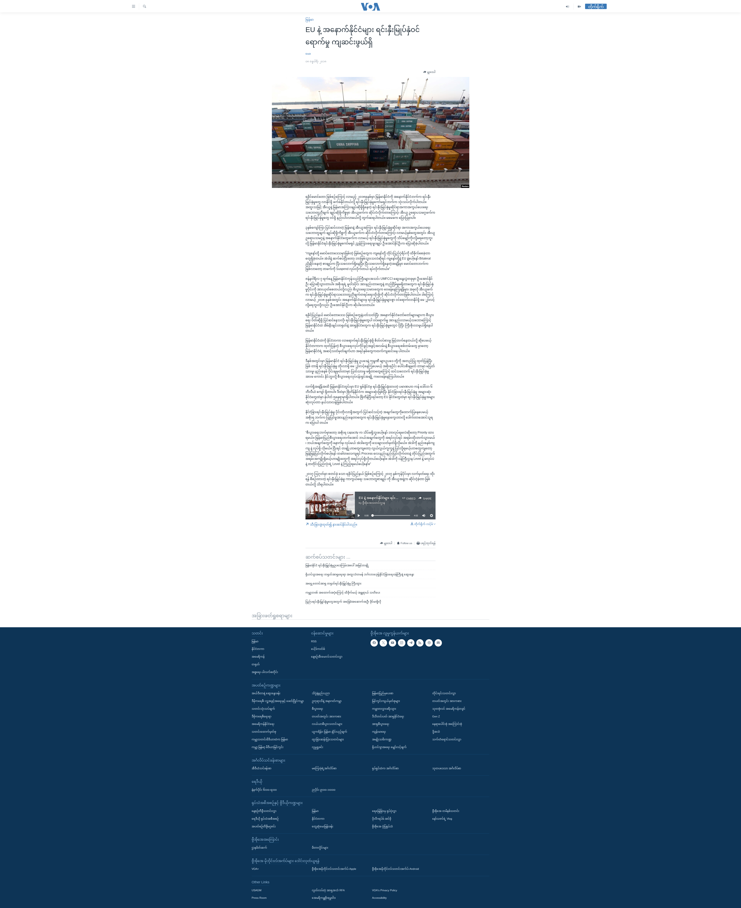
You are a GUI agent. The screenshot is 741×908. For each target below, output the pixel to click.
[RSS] (420, 642)
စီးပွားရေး (317, 708)
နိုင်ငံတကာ (258, 648)
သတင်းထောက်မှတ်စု (264, 731)
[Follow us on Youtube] (392, 642)
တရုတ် (256, 664)
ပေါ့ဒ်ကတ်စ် (318, 648)
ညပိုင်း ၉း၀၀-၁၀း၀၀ (323, 789)
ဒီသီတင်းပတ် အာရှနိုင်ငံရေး (388, 716)
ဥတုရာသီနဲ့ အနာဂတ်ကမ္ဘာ (327, 701)
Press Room (259, 897)
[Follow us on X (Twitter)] (383, 642)
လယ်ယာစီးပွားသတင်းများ (327, 723)
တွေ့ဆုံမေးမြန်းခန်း (322, 826)
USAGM (256, 890)
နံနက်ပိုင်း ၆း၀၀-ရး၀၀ (264, 789)
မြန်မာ (309, 19)
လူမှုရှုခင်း (317, 746)
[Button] (429, 72)
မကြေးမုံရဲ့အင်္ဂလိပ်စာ (324, 768)
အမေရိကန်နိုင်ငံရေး (263, 723)
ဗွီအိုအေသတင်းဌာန (373, 502)
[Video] (579, 6)
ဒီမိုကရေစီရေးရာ (261, 716)
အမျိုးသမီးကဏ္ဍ (382, 739)
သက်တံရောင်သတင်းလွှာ (446, 739)
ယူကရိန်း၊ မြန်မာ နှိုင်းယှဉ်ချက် (329, 731)
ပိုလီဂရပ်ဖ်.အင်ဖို (381, 818)
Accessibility (379, 897)
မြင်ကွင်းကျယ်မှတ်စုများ (386, 701)
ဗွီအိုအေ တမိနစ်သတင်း (445, 810)
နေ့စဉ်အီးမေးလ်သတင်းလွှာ (326, 656)
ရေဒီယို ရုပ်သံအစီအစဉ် (265, 818)
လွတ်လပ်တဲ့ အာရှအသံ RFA (328, 890)
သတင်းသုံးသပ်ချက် (263, 708)
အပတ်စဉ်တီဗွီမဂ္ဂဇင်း (264, 826)
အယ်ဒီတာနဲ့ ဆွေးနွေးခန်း (266, 693)
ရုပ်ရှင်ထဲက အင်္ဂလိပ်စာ (385, 768)
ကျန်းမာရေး (379, 731)
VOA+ (255, 868)
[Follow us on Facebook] (374, 642)
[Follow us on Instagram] (401, 642)
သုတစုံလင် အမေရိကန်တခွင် (448, 708)
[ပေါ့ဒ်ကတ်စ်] (429, 642)
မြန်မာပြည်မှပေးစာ (382, 693)
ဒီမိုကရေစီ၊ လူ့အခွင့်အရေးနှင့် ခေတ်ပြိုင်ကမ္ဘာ (278, 701)
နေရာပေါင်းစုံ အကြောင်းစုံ (447, 723)
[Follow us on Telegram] (410, 642)
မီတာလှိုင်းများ (320, 847)
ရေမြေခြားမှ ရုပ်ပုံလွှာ (384, 810)
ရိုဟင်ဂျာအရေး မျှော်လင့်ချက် (389, 746)
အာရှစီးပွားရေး (380, 723)
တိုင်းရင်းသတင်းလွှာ (444, 693)
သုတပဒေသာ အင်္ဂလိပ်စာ (446, 768)
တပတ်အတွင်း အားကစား (326, 716)
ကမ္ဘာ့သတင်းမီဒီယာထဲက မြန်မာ (270, 739)
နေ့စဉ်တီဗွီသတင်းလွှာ (264, 810)
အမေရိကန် (258, 656)
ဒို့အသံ (436, 731)
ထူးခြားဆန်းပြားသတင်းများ (328, 739)
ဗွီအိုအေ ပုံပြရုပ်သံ (382, 826)
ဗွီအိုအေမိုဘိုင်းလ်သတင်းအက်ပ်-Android (395, 868)
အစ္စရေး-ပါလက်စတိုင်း (265, 671)
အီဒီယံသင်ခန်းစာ (261, 768)
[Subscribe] (438, 642)
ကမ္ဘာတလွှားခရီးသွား (384, 708)
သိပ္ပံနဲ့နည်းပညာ (321, 693)
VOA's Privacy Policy (384, 890)
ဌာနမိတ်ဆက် (259, 847)
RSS (313, 641)
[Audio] (568, 6)
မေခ (308, 53)
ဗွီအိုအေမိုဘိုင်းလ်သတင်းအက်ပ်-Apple (334, 868)
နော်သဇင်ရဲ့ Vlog (442, 818)
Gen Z (436, 716)
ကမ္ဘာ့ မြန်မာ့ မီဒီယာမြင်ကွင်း (267, 746)
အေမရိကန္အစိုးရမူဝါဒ (324, 897)
